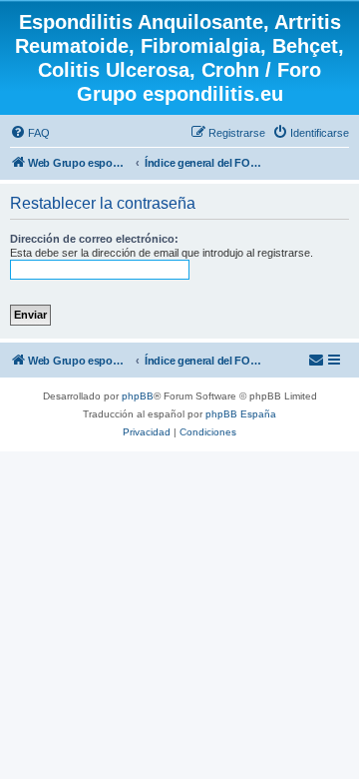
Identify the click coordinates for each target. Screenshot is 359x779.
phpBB (138, 395)
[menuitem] (30, 133)
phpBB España (240, 413)
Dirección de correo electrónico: (94, 239)
